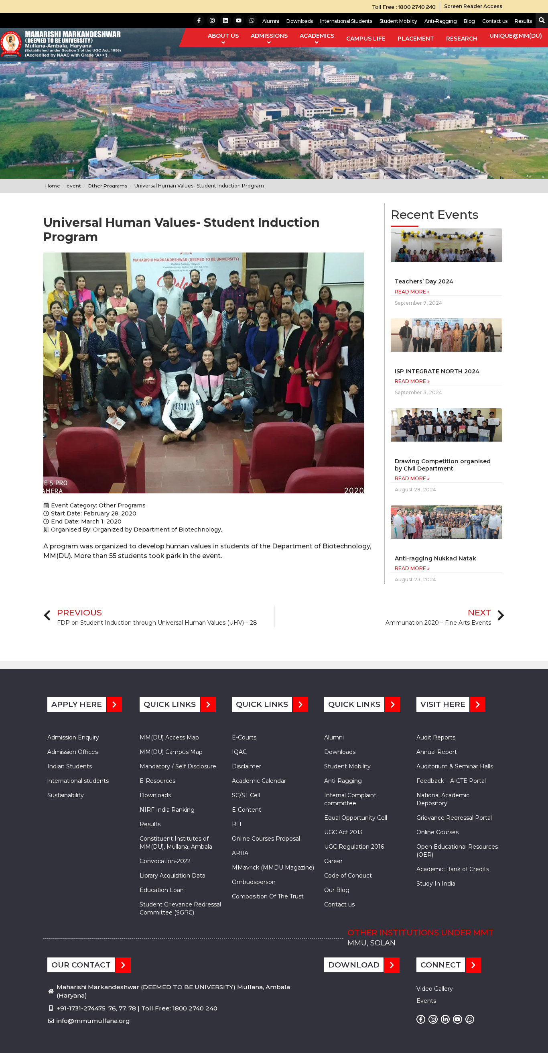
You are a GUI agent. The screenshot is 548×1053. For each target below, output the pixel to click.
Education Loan (162, 890)
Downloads (299, 21)
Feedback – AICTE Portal (451, 780)
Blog (469, 21)
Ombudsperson (254, 882)
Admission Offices (72, 752)
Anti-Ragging (440, 21)
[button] (540, 20)
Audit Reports (435, 737)
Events (426, 1000)
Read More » (412, 292)
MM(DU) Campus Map (171, 752)
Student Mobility (398, 21)
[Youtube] (238, 20)
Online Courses (437, 832)
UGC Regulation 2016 (354, 846)
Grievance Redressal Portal (454, 817)
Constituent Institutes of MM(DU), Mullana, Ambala (176, 842)
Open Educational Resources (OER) (457, 850)
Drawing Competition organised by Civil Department (443, 465)
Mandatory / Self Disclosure (178, 766)
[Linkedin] (225, 20)
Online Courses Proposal (266, 838)
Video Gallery (434, 988)
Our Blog (336, 890)
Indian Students (69, 766)
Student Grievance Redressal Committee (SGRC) (180, 908)
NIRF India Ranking (167, 809)
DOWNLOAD (354, 964)
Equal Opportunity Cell (355, 817)
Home (52, 186)
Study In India (435, 883)
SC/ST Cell (246, 795)
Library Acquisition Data (172, 875)
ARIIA (240, 853)
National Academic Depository (442, 799)
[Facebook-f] (199, 20)
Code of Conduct (348, 875)
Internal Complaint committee (350, 799)
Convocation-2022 (165, 861)
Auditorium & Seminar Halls (454, 766)
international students (78, 780)
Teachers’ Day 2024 (424, 281)
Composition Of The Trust (268, 896)
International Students (346, 21)
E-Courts (244, 737)
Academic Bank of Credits (452, 869)
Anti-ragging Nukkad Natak (435, 558)
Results (523, 21)
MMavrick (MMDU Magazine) (273, 867)
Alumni (270, 21)
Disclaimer (246, 766)
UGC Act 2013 (343, 832)
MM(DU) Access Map (169, 737)
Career (333, 861)
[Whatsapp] (252, 20)
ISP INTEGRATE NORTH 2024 (437, 371)
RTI (237, 824)
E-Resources (157, 780)
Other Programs (122, 505)
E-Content (246, 809)
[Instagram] (212, 20)
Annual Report (436, 752)
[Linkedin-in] (445, 1019)
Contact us (494, 21)
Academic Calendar (259, 780)
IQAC (239, 752)
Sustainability (65, 795)
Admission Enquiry (73, 737)
